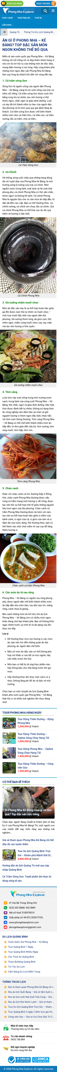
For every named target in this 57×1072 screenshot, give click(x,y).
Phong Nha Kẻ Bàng (40, 70)
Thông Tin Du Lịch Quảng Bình (39, 32)
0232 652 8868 (14, 3)
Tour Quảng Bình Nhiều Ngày (23, 951)
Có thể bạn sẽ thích (16, 782)
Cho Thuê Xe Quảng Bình (21, 956)
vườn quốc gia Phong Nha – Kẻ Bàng (34, 56)
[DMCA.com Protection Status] (41, 1056)
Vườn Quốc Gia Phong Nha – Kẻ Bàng (28, 941)
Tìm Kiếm (45, 10)
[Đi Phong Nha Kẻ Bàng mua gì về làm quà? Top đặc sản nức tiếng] (28, 787)
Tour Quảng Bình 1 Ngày (20, 946)
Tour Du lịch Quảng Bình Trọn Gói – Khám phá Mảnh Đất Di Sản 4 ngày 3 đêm (34, 855)
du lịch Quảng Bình (39, 691)
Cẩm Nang (6, 25)
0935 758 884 (43, 3)
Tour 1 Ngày (7, 18)
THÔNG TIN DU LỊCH (14, 981)
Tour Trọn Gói (23, 18)
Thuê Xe (38, 18)
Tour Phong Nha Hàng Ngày (21, 712)
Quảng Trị (15, 32)
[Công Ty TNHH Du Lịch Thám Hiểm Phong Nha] (19, 1056)
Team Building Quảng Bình (21, 961)
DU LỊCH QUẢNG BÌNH (15, 936)
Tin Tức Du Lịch (16, 966)
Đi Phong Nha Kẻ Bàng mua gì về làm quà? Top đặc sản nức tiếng (28, 812)
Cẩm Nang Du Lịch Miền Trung (24, 971)
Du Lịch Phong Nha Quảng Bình (22, 10)
